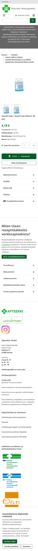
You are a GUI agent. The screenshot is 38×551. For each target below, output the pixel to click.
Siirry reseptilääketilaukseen (14, 257)
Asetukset (27, 546)
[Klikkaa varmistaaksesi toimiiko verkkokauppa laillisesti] (19, 461)
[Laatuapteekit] (19, 320)
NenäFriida (11, 139)
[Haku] (33, 20)
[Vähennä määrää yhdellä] (24, 145)
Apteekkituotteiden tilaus (14, 285)
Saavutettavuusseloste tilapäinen (14, 432)
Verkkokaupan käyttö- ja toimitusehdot (16, 427)
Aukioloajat (5, 2)
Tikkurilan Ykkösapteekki (23, 8)
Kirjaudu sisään (23, 15)
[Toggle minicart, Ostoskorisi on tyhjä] (34, 15)
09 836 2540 (6, 380)
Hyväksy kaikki (10, 541)
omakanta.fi (6, 244)
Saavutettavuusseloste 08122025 (14, 437)
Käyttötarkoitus (10, 175)
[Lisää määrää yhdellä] (34, 145)
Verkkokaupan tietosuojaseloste (14, 417)
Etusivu (4, 55)
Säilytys (6, 194)
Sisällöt (6, 181)
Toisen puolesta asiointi (13, 291)
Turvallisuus (8, 265)
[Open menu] (4, 15)
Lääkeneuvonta (10, 278)
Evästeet (5, 422)
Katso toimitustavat (19, 163)
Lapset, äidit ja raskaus (14, 57)
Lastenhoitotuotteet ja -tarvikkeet (18, 59)
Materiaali (7, 188)
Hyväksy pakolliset (11, 546)
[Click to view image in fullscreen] (19, 84)
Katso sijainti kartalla (9, 345)
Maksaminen (8, 272)
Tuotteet (14, 55)
